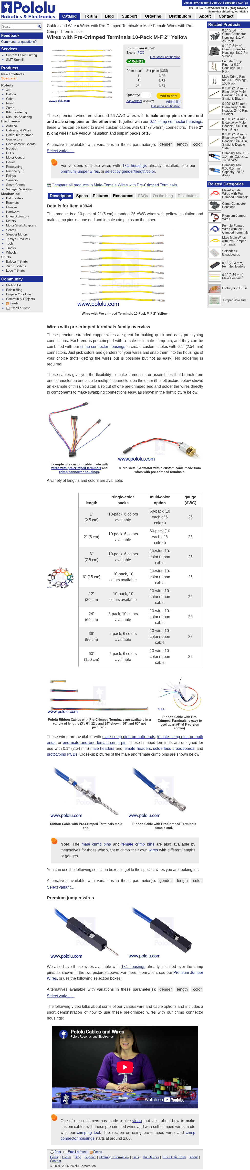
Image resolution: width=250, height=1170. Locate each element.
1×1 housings (134, 165)
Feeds (97, 1152)
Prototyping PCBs (235, 288)
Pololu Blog (14, 290)
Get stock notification (165, 57)
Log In (188, 2)
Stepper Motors (17, 234)
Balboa (11, 94)
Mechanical (10, 194)
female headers (137, 748)
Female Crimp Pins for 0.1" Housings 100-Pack (232, 66)
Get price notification (165, 106)
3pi (8, 90)
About (193, 1157)
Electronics (10, 121)
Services (9, 49)
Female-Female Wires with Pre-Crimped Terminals (235, 229)
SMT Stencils (15, 60)
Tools (10, 243)
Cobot (10, 99)
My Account (201, 2)
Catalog (69, 16)
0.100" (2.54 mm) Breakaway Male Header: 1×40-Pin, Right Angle (235, 124)
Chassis (12, 207)
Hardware (12, 212)
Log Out (217, 2)
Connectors (14, 139)
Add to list (173, 102)
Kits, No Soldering (19, 117)
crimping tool (88, 1132)
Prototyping (14, 167)
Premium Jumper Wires (234, 217)
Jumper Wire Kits (234, 300)
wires (153, 850)
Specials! (9, 78)
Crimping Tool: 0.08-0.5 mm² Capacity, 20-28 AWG (233, 170)
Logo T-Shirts (15, 270)
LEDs (10, 153)
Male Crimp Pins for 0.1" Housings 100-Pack (234, 80)
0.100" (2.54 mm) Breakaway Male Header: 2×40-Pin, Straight (235, 109)
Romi (9, 103)
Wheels (11, 252)
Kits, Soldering (16, 112)
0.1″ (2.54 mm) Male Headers (232, 276)
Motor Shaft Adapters (21, 225)
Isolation (12, 148)
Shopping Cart (234, 2)
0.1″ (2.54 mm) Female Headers (233, 264)
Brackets (12, 202)
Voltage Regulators (19, 189)
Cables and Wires (18, 130)
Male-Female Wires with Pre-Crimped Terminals (235, 193)
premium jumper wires (80, 171)
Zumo (10, 108)
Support (90, 1157)
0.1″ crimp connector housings (176, 121)
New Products (12, 74)
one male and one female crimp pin (94, 743)
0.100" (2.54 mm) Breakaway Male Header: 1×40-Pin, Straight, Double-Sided (235, 141)
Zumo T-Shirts (16, 266)
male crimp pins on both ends (128, 737)
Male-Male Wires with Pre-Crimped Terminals (234, 241)
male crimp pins (96, 844)
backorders (134, 101)
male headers (102, 748)
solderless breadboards (173, 748)
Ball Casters (14, 198)
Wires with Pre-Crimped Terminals (109, 26)
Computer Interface (19, 135)
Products (9, 68)
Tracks (11, 248)
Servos (11, 230)
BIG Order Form (174, 1157)
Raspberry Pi (15, 171)
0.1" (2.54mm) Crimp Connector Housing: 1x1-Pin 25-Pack (234, 36)
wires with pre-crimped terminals (76, 468)
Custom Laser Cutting (21, 55)
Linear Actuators (17, 216)
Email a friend (77, 1152)
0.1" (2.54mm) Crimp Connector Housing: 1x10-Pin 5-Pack (235, 51)
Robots (7, 85)
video (137, 1121)
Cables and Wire (61, 26)
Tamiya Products (18, 239)
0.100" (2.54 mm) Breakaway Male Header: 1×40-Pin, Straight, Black (235, 93)
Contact (55, 1161)
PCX (140, 52)
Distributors (151, 1157)
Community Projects (20, 299)
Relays (11, 176)
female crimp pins (138, 844)
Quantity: (133, 95)
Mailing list (13, 285)
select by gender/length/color (130, 171)
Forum (66, 1157)
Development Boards (21, 144)
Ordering (153, 16)
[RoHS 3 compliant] (135, 62)
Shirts (6, 257)
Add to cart (168, 96)
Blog (78, 1157)
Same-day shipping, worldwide (228, 11)
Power (10, 162)
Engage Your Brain (19, 294)
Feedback (10, 35)
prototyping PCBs (62, 754)
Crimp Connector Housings (234, 205)
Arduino (11, 126)
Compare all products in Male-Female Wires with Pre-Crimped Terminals (114, 185)
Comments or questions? (19, 41)
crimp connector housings (102, 346)
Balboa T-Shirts (17, 261)
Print (57, 1152)
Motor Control (15, 157)
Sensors (12, 180)
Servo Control (15, 185)
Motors (11, 221)
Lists (135, 1157)
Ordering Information (114, 1157)
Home (54, 1157)
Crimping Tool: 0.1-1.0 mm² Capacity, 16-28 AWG (235, 156)
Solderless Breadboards (231, 252)
